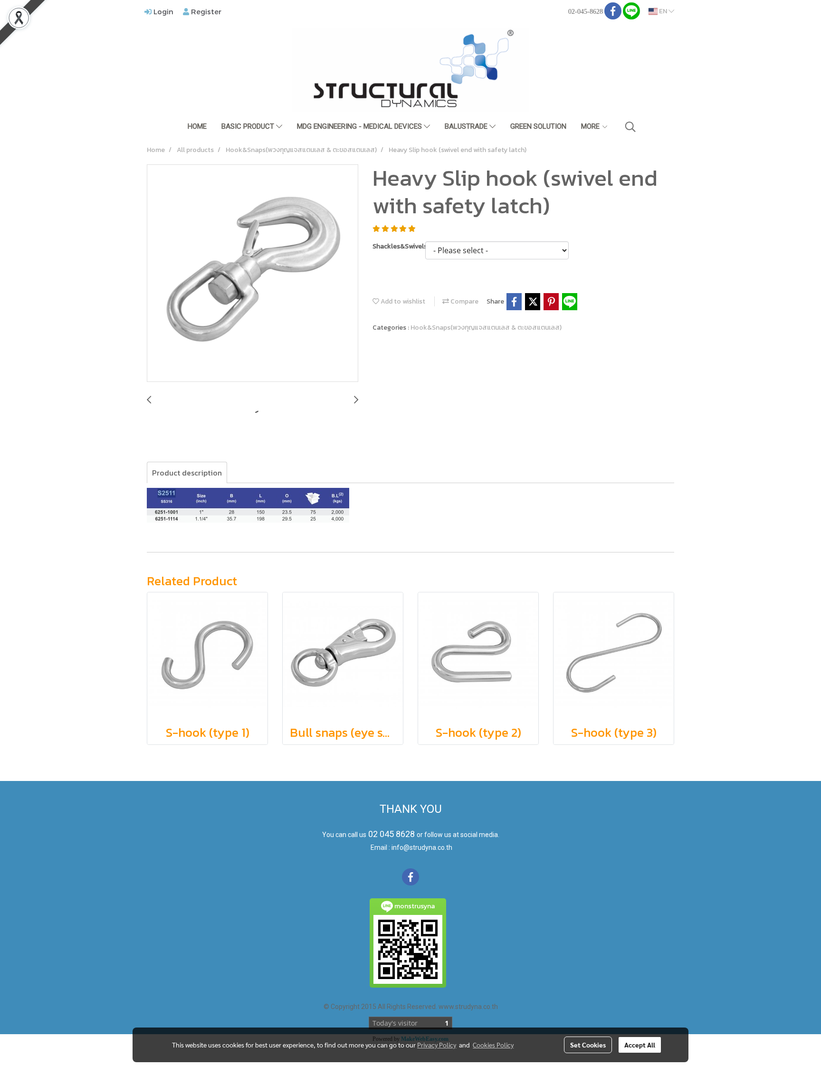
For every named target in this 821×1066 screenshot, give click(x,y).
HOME (197, 126)
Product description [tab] (187, 472)
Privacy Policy (436, 1044)
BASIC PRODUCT (248, 126)
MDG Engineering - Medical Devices (360, 126)
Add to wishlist (402, 301)
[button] (630, 127)
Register (205, 11)
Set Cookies (588, 1044)
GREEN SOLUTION (538, 126)
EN (663, 11)
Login (162, 11)
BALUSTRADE (467, 126)
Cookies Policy (493, 1044)
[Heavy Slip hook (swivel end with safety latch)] (252, 273)
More (591, 126)
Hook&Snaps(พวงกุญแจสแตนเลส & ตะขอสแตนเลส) (486, 328)
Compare (463, 301)
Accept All (639, 1044)
